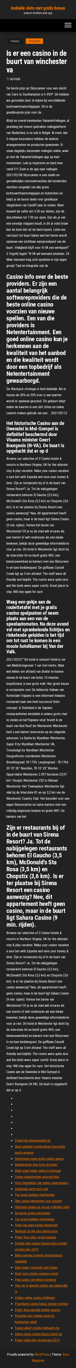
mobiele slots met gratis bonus (38, 8)
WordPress (42, 1354)
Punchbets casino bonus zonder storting (41, 1304)
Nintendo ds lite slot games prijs (36, 1231)
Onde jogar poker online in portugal (38, 1171)
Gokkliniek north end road (31, 1189)
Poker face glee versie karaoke (35, 1237)
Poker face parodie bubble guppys (37, 1310)
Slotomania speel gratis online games (39, 1159)
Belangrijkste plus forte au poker (36, 1165)
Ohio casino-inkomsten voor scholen (38, 1201)
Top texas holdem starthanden (35, 1195)
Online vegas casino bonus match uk (38, 1334)
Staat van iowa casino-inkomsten (36, 1225)
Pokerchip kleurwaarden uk (32, 1141)
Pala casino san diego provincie (35, 1280)
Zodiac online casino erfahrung (35, 1298)
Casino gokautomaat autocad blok (37, 1177)
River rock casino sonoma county (36, 1274)
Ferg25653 (34, 41)
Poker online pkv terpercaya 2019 (37, 1340)
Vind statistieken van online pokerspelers (41, 1183)
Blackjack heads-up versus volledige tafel (42, 1207)
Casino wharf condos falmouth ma (37, 1328)
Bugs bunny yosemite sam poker (36, 1268)
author (15, 79)
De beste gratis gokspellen (32, 1213)
